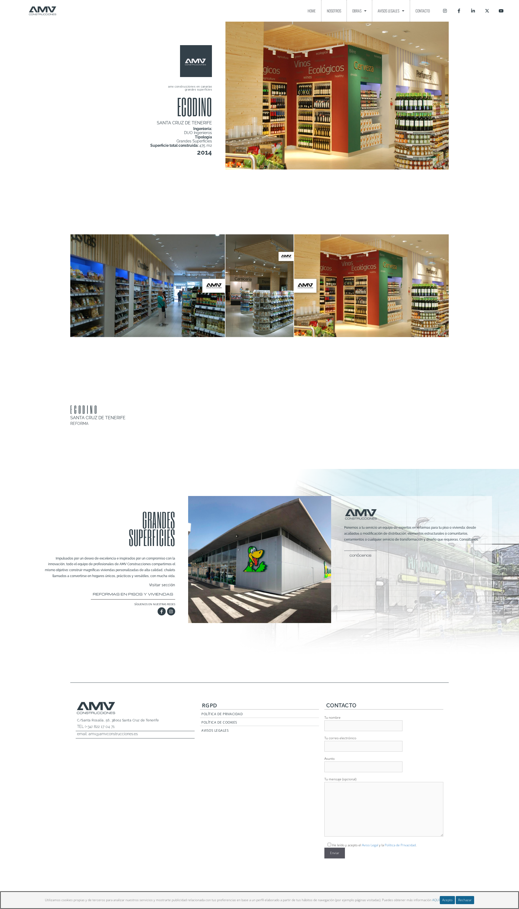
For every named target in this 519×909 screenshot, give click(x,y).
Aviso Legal (370, 845)
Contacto (422, 11)
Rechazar (465, 900)
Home (312, 11)
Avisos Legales (388, 11)
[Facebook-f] (459, 10)
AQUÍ (436, 900)
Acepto (447, 900)
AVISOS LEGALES (215, 730)
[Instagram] (445, 10)
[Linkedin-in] (473, 10)
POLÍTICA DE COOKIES (219, 722)
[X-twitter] (487, 10)
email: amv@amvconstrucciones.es (107, 734)
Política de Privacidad (400, 845)
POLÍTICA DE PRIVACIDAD (222, 714)
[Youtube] (501, 10)
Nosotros (334, 11)
